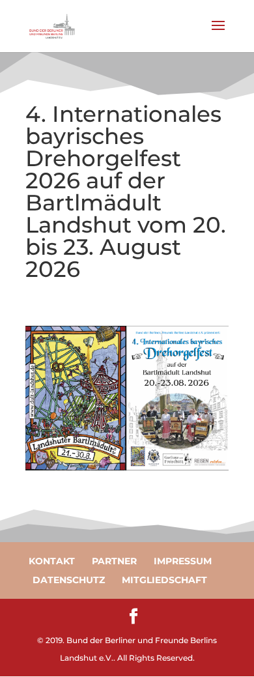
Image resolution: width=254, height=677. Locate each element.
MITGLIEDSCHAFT (164, 580)
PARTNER (114, 561)
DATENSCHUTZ (69, 580)
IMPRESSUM (183, 561)
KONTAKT (52, 561)
